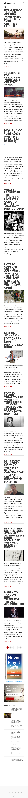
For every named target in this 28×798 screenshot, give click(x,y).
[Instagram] (9, 793)
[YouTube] (21, 793)
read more (8, 66)
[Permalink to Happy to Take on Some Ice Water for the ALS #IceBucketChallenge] (14, 612)
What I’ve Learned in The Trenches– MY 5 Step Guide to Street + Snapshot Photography (14, 199)
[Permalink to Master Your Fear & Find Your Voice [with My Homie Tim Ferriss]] (14, 149)
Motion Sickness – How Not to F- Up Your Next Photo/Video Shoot (13, 340)
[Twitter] (18, 793)
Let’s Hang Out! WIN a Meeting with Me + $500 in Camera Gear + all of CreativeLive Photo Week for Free (14, 471)
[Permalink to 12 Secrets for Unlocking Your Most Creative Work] (14, 92)
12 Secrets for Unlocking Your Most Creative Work (12, 78)
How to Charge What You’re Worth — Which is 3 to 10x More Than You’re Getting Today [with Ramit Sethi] (13, 403)
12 (17, 647)
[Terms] (14, 796)
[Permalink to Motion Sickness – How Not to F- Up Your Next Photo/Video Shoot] (14, 356)
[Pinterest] (12, 793)
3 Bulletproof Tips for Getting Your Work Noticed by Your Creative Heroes (13, 17)
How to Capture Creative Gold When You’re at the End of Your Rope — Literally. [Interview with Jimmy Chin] (13, 276)
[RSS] (15, 793)
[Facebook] (6, 793)
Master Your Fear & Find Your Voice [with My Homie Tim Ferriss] (14, 135)
